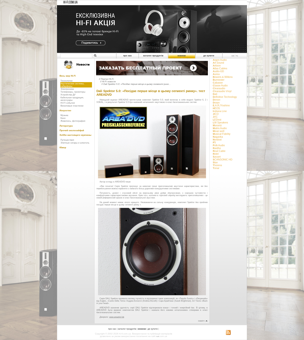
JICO (215, 114)
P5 (214, 142)
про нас (127, 55)
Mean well (218, 131)
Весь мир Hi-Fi (68, 76)
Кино (63, 118)
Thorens (217, 165)
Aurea (216, 74)
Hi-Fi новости (109, 81)
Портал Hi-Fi (107, 79)
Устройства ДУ (68, 94)
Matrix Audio (220, 128)
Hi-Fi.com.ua (70, 2)
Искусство (65, 110)
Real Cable (219, 151)
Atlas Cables (220, 68)
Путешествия (67, 140)
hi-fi (157, 336)
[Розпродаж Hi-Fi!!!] (152, 52)
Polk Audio (219, 145)
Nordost (217, 139)
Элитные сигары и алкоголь (74, 142)
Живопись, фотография (72, 121)
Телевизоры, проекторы (72, 91)
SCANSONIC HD (222, 159)
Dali (215, 94)
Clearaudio (219, 88)
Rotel (216, 154)
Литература (66, 126)
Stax (215, 162)
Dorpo (216, 102)
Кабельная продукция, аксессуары (72, 98)
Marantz (217, 125)
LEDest (217, 119)
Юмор (63, 147)
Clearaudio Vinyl (222, 91)
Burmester (218, 79)
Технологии (66, 80)
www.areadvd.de (116, 317)
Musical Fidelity (221, 134)
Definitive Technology (225, 97)
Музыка (64, 115)
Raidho (217, 148)
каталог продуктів (153, 55)
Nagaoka (218, 136)
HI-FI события (67, 103)
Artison (217, 65)
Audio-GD (218, 71)
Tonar (216, 168)
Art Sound (218, 62)
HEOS (216, 108)
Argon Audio (220, 60)
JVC (215, 116)
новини (181, 55)
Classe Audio (220, 85)
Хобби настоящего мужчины (75, 135)
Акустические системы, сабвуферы (72, 84)
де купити (208, 55)
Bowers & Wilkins (223, 77)
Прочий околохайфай (72, 130)
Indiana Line (220, 111)
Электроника (67, 89)
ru (237, 55)
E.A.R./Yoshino (221, 105)
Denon (216, 99)
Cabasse (218, 82)
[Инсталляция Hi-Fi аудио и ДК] (152, 67)
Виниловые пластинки (71, 105)
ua (232, 55)
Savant (217, 156)
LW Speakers (220, 122)
